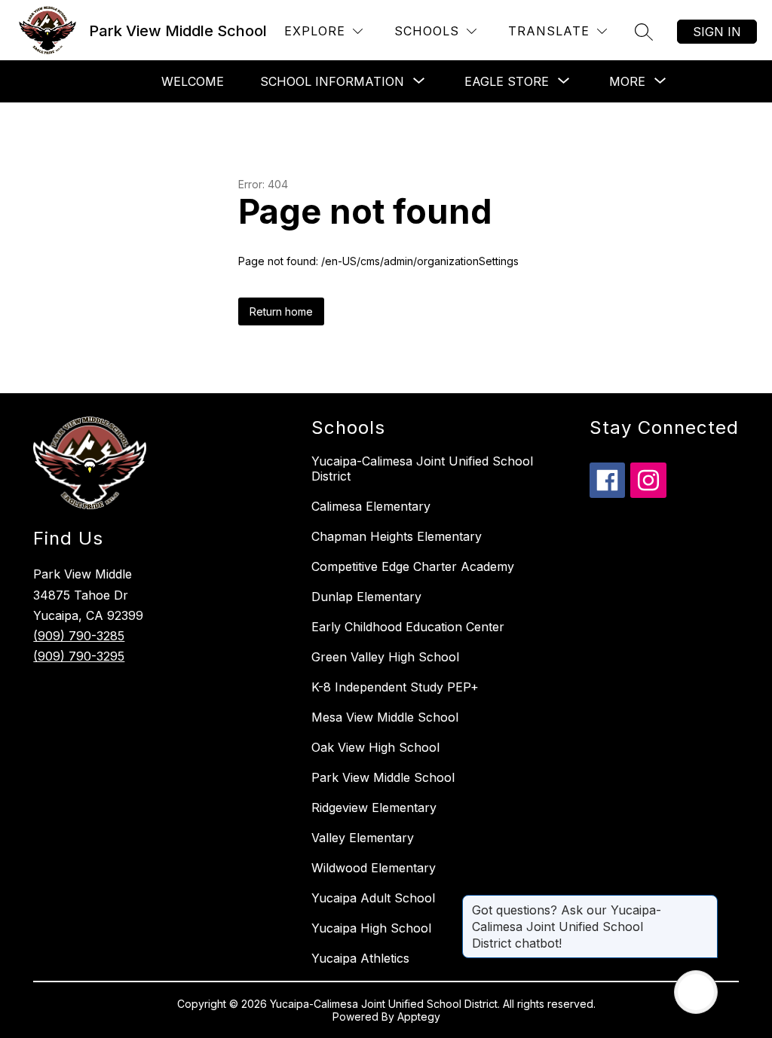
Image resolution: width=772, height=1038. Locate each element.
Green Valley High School (385, 656)
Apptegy (418, 1016)
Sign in (717, 31)
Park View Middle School (383, 777)
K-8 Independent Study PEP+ (395, 687)
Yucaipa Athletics (360, 958)
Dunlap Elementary (366, 596)
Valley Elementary (362, 837)
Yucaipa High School (371, 928)
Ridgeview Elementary (374, 807)
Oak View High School (375, 747)
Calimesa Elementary (370, 506)
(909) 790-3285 (78, 635)
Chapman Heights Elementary (396, 536)
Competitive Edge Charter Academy (412, 566)
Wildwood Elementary (373, 867)
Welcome (192, 81)
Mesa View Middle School (384, 717)
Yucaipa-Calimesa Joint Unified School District (422, 468)
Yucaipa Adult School (373, 897)
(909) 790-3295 (78, 656)
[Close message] (705, 902)
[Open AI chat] (696, 992)
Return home (281, 311)
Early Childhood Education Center (407, 626)
